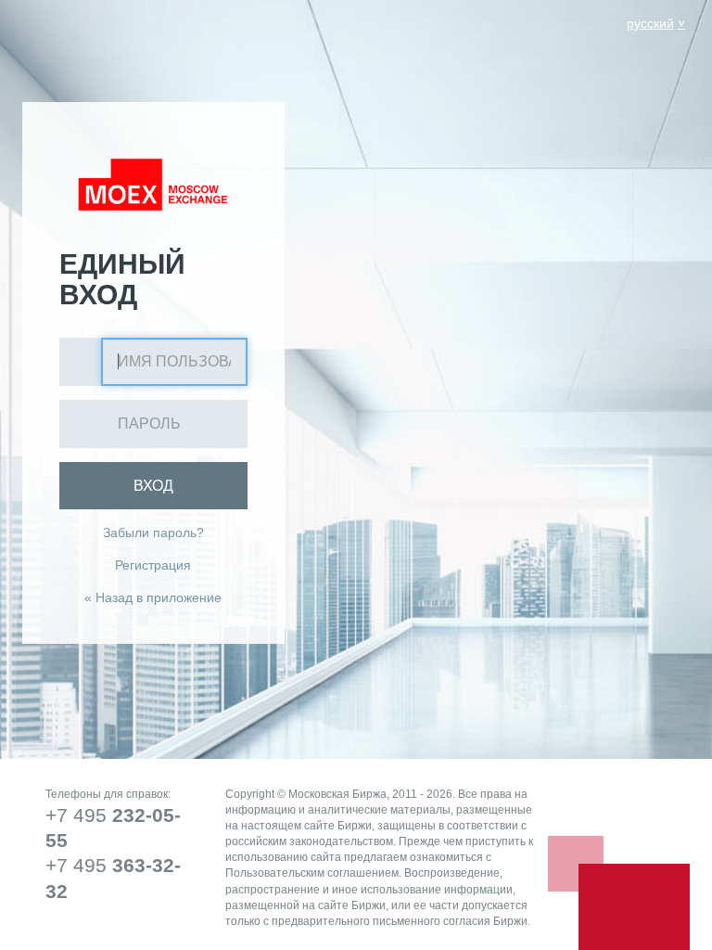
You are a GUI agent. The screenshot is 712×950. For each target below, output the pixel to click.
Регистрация (153, 565)
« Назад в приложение (153, 597)
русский (650, 23)
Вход (153, 486)
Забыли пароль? (153, 532)
